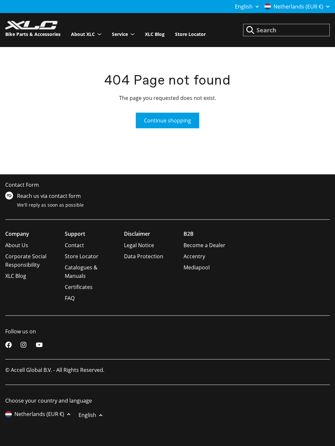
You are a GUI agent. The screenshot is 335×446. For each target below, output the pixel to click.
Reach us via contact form (49, 195)
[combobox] (286, 30)
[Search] (250, 30)
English (244, 6)
